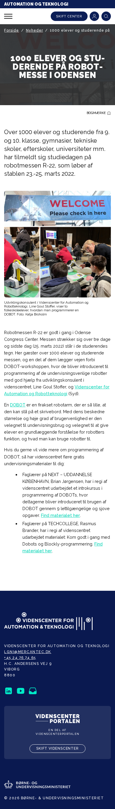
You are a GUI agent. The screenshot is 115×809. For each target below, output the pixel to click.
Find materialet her (60, 515)
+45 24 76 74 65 (20, 658)
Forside (11, 30)
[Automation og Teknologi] (48, 621)
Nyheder (34, 30)
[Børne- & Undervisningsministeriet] (37, 785)
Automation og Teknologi (36, 4)
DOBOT (17, 404)
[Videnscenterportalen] (57, 719)
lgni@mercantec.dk (27, 652)
